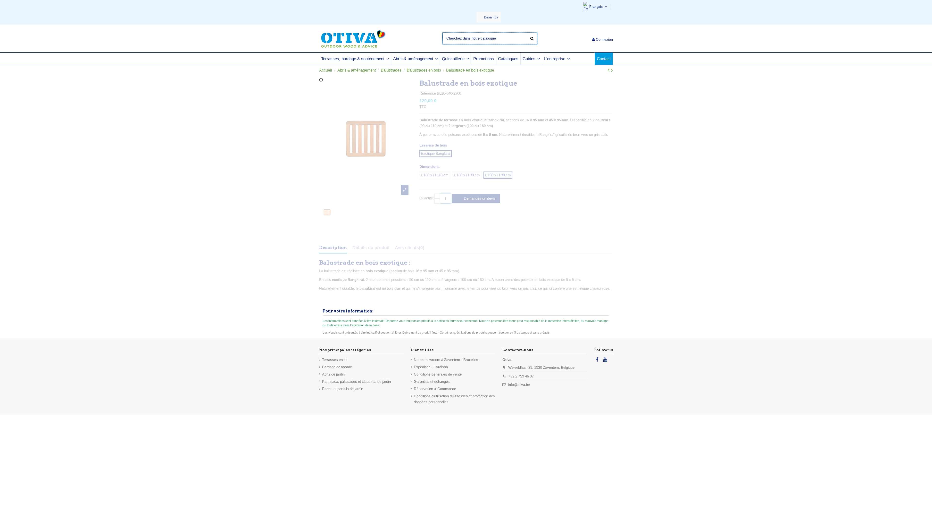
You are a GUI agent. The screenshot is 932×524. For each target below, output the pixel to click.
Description (333, 247)
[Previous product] (609, 70)
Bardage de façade (337, 367)
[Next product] (612, 70)
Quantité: (426, 198)
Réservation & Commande (435, 389)
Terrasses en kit (334, 360)
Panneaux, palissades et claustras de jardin (356, 381)
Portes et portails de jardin (342, 389)
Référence (427, 93)
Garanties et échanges (432, 381)
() (491, 17)
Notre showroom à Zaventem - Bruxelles (446, 360)
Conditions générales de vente (438, 374)
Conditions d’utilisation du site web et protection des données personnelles (454, 399)
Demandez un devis (479, 198)
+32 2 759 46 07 (521, 376)
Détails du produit (371, 247)
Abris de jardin (333, 374)
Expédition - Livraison (431, 367)
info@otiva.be (519, 385)
